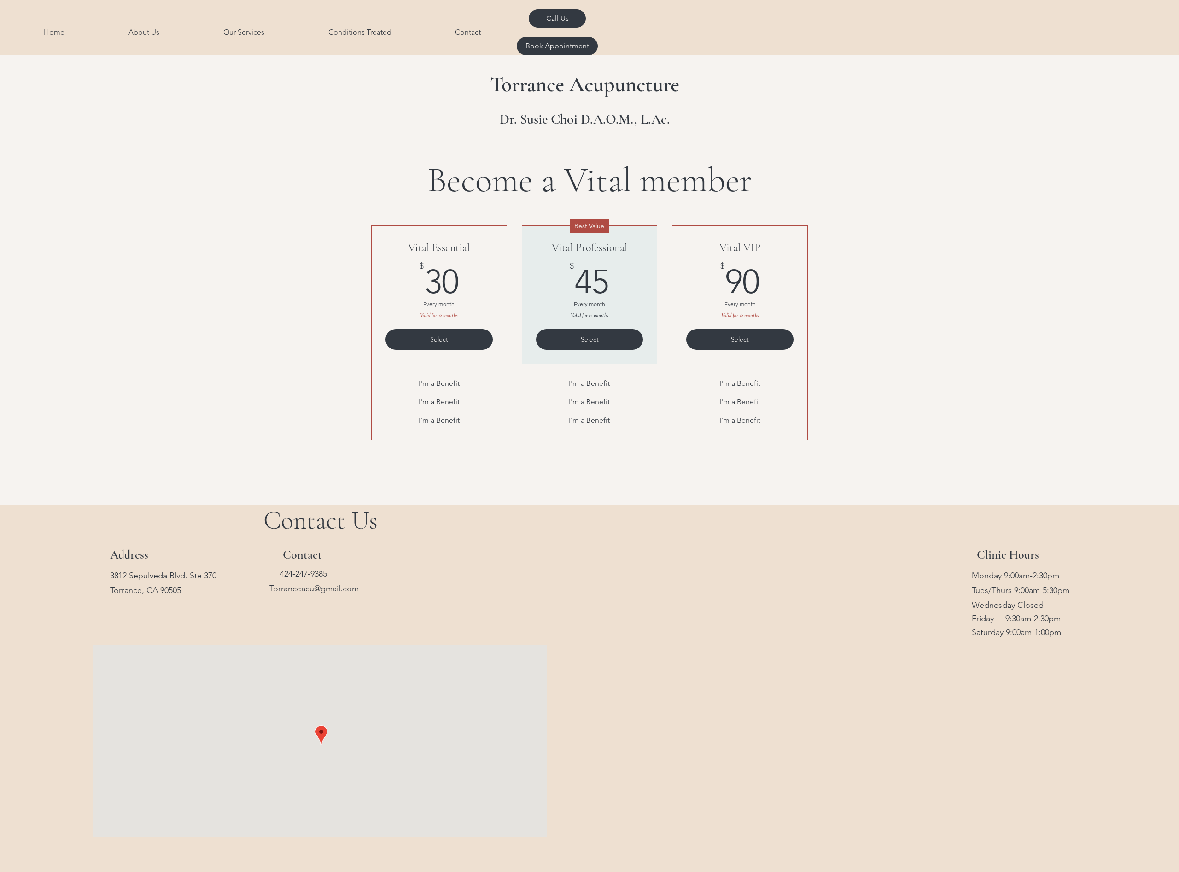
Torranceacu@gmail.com (314, 588)
